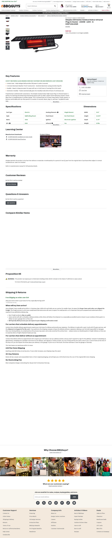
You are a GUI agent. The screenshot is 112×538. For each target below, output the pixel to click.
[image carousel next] (8, 44)
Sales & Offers (101, 513)
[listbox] (8, 31)
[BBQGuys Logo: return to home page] (13, 6)
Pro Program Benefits (35, 528)
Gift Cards (88, 1)
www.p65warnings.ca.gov (38, 282)
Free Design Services (58, 1)
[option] (7, 23)
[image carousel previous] (8, 18)
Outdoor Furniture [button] (37, 10)
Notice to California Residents (11, 528)
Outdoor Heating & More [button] (52, 10)
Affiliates (53, 522)
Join (74, 497)
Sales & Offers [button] (105, 10)
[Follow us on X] (44, 503)
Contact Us (6, 513)
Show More (56, 101)
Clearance (99, 516)
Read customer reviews (55, 486)
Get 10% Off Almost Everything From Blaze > (56, 13)
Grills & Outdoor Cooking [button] (8, 10)
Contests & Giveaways (103, 531)
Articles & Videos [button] (93, 10)
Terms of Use (6, 525)
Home (7, 15)
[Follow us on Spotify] (74, 503)
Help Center (6, 531)
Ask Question (11, 203)
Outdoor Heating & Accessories (28, 15)
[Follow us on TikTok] (68, 503)
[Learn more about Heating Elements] (58, 112)
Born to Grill (77, 528)
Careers (53, 519)
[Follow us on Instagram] (56, 503)
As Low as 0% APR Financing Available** (42, 1)
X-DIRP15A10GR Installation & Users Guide (20, 137)
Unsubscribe (6, 534)
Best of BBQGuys (79, 513)
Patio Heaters (41, 15)
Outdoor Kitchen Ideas (80, 522)
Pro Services (68, 1)
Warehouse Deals (101, 519)
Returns (5, 522)
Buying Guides (78, 519)
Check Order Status (97, 1)
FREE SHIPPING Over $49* (9, 1)
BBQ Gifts (99, 528)
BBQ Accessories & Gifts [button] (69, 10)
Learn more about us (55, 452)
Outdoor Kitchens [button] (23, 10)
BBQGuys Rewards (34, 525)
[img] (37, 44)
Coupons (99, 522)
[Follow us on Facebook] (38, 503)
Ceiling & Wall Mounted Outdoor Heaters (57, 15)
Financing (32, 513)
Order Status (6, 516)
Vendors (53, 525)
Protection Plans (34, 522)
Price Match (32, 516)
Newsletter (32, 531)
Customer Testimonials (57, 528)
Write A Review (11, 184)
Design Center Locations (78, 1)
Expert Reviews (78, 516)
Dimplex (67, 26)
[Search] (55, 6)
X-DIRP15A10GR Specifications (17, 139)
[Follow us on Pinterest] (62, 503)
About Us (53, 513)
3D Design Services (34, 519)
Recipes (76, 531)
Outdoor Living (14, 15)
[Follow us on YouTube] (50, 503)
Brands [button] (82, 10)
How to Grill (77, 525)
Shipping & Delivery (8, 519)
